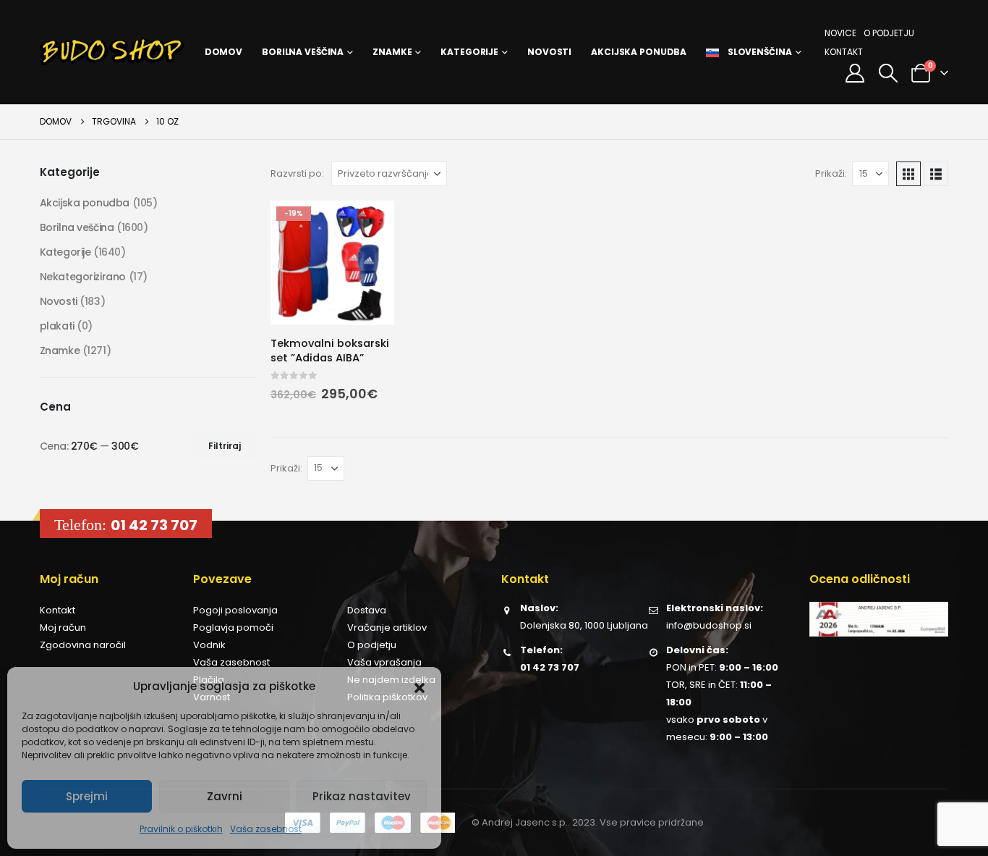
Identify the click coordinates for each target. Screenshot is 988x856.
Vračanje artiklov (387, 627)
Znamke (392, 52)
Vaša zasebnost (266, 829)
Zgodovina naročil (83, 645)
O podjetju (889, 33)
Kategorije (469, 52)
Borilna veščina (303, 52)
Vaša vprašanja (384, 662)
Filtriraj (224, 446)
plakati (57, 326)
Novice (840, 33)
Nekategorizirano (83, 276)
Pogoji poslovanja (235, 610)
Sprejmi (87, 796)
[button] (419, 686)
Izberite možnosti (370, 224)
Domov (223, 52)
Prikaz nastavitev (361, 796)
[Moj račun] (855, 73)
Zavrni (224, 796)
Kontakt (844, 52)
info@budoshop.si (708, 625)
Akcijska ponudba (638, 52)
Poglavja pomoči (233, 627)
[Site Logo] (112, 52)
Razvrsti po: (297, 173)
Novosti (549, 52)
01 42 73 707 (154, 525)
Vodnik (209, 645)
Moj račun (63, 627)
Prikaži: (831, 173)
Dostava (366, 610)
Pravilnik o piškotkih (181, 829)
